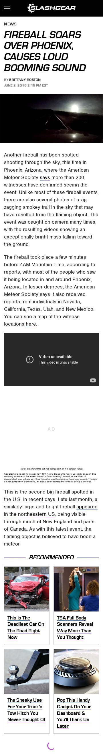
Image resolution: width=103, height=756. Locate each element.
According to (11, 474)
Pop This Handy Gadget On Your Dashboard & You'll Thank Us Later (74, 713)
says (45, 177)
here (31, 324)
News (10, 24)
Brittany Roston (25, 80)
